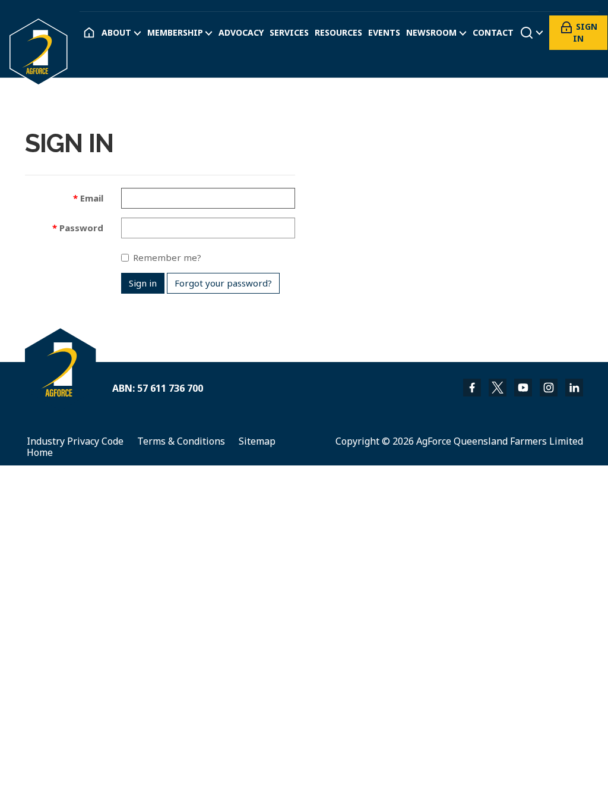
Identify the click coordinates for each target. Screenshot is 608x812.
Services (289, 33)
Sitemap (257, 441)
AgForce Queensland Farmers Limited (499, 441)
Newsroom (431, 33)
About (116, 33)
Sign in (585, 32)
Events (384, 33)
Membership (175, 33)
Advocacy (241, 33)
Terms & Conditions (181, 441)
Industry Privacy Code (75, 441)
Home (40, 452)
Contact (493, 33)
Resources (338, 33)
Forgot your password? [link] (223, 283)
